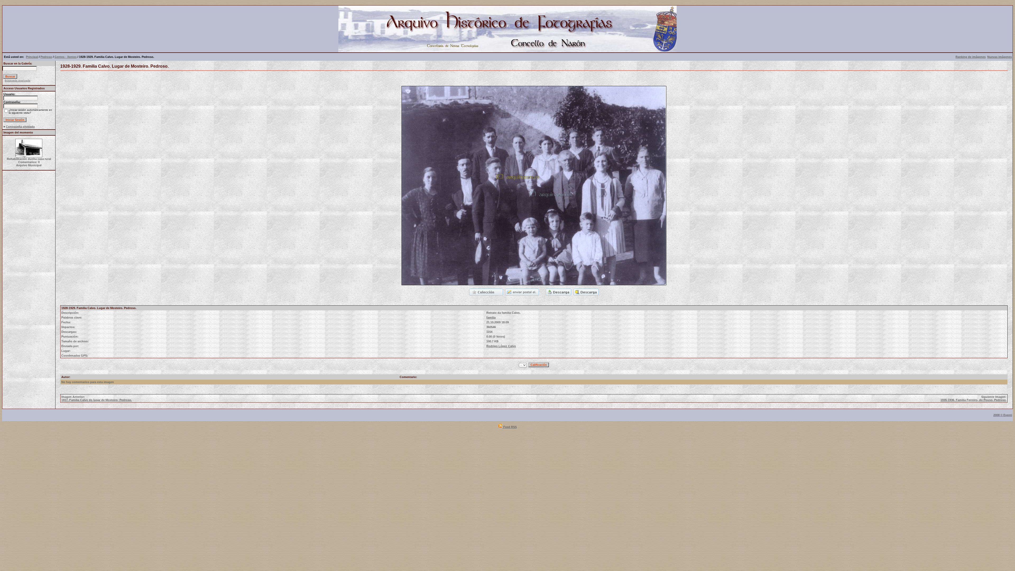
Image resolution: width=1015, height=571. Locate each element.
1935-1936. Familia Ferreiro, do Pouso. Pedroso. (973, 400)
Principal (32, 56)
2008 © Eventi (1002, 415)
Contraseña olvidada (20, 126)
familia (491, 317)
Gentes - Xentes (65, 56)
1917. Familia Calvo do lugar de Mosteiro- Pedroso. (96, 400)
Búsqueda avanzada (17, 80)
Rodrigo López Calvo (501, 346)
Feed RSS (509, 427)
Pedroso (46, 56)
